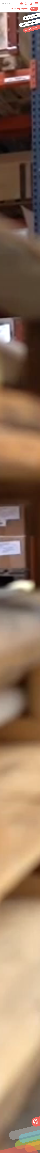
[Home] (21, 4)
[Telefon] (31, 4)
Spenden (34, 9)
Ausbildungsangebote (19, 9)
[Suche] (26, 4)
